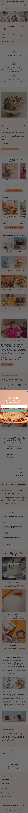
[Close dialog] (26, 391)
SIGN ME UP (14, 410)
